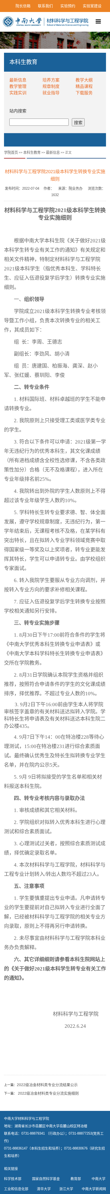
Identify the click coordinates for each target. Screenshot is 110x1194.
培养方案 (51, 80)
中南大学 (98, 1179)
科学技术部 (12, 1179)
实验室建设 (92, 6)
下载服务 (84, 93)
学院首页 (11, 153)
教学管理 (17, 86)
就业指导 (51, 93)
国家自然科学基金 (46, 1179)
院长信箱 (22, 6)
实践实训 (17, 93)
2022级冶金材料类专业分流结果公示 (47, 1085)
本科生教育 (32, 153)
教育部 (75, 1179)
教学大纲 (84, 80)
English (95, 18)
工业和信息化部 (16, 1189)
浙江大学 (66, 1189)
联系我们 (45, 6)
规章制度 (51, 86)
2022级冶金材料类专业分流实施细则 (48, 1093)
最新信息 (17, 80)
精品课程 (84, 86)
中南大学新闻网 (94, 1189)
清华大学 (44, 1189)
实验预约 (67, 6)
